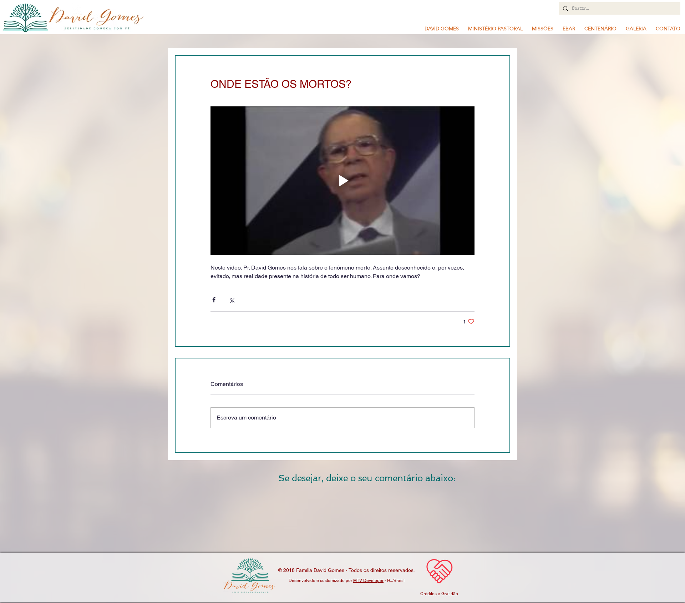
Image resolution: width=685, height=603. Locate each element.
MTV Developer (368, 580)
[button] (495, 28)
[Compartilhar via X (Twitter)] (231, 299)
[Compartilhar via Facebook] (213, 299)
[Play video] (342, 180)
